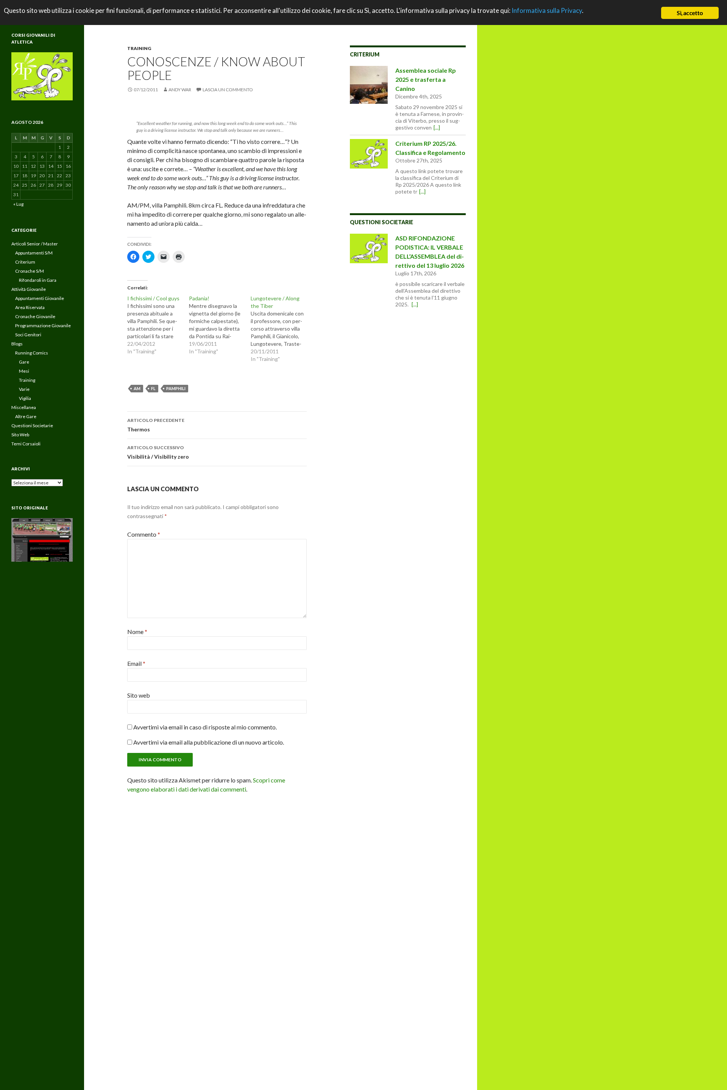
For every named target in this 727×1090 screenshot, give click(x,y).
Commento (143, 534)
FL (153, 388)
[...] (437, 127)
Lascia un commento (228, 89)
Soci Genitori (28, 334)
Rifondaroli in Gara (37, 280)
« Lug (18, 204)
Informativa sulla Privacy (547, 10)
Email (136, 663)
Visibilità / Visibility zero (158, 452)
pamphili (176, 388)
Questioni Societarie (381, 222)
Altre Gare (25, 416)
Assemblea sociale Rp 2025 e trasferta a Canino (425, 79)
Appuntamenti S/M (34, 253)
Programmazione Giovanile (43, 325)
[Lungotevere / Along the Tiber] (281, 329)
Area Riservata (30, 307)
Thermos (155, 425)
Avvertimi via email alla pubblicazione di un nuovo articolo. (208, 742)
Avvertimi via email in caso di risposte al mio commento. (205, 727)
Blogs (17, 344)
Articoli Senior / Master (34, 244)
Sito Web (20, 434)
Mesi (24, 371)
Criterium (364, 54)
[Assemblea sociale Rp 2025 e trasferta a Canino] (369, 85)
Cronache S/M (29, 271)
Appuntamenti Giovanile (39, 298)
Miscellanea (23, 407)
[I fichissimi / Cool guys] (158, 325)
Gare (24, 362)
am (137, 388)
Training (139, 48)
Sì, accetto (690, 12)
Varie (24, 389)
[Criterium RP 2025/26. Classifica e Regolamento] (369, 154)
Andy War (179, 89)
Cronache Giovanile (35, 316)
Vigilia (25, 398)
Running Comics (31, 353)
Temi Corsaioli (26, 444)
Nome (137, 631)
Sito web (138, 695)
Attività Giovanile (28, 289)
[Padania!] (220, 325)
